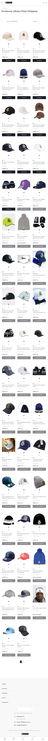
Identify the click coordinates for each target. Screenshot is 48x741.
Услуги (4, 697)
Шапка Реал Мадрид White (39, 608)
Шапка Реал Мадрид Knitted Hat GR (22, 237)
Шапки (35, 21)
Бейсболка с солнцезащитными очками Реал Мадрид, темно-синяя (39, 274)
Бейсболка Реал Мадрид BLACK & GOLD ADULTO (8, 423)
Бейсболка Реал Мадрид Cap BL (8, 646)
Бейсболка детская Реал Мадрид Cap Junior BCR (8, 274)
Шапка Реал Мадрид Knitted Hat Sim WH (22, 311)
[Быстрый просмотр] (8, 47)
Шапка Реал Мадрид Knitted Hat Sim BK (38, 460)
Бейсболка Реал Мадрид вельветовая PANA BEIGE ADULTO (23, 51)
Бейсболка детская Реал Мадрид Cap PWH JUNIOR (23, 348)
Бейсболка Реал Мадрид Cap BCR (8, 163)
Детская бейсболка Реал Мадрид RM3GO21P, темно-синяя (8, 497)
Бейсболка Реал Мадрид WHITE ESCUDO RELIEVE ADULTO (39, 163)
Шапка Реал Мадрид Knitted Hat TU (7, 200)
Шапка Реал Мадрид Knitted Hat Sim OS (7, 534)
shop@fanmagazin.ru (22, 725)
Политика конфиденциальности (24, 713)
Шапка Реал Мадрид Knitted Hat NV (38, 571)
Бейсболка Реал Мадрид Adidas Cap (23, 200)
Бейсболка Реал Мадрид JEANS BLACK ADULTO (39, 237)
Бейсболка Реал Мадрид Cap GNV (23, 460)
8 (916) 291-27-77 (20, 716)
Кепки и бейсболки (12, 21)
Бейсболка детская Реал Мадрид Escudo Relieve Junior (23, 163)
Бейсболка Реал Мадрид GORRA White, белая (23, 497)
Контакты (4, 688)
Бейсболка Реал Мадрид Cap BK (39, 386)
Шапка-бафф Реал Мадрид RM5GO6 (23, 423)
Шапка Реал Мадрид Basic (39, 533)
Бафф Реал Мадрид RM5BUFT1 (7, 460)
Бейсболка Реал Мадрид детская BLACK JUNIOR (39, 51)
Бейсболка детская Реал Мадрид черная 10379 (8, 311)
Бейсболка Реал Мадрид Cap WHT (23, 274)
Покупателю (5, 702)
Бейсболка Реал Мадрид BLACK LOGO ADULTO (39, 348)
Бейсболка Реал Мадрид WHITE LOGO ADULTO (23, 125)
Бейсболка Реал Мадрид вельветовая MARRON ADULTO (39, 125)
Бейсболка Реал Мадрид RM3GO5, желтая (8, 237)
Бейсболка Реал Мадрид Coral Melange (23, 571)
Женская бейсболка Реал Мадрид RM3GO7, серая (8, 608)
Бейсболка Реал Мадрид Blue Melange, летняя (8, 386)
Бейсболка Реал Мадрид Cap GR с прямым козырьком (23, 608)
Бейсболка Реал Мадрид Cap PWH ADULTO (23, 386)
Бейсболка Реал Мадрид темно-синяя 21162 (39, 200)
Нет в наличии (24, 209)
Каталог (4, 684)
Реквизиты (5, 693)
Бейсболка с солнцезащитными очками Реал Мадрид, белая (39, 311)
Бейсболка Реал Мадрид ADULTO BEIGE (8, 51)
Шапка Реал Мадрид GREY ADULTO (39, 497)
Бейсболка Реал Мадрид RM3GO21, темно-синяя (8, 571)
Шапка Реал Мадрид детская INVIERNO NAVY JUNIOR (23, 88)
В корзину (8, 60)
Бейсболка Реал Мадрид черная (23, 646)
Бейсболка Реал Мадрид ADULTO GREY (39, 88)
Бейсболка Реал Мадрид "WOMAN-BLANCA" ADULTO (8, 88)
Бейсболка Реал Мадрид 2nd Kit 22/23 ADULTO (8, 125)
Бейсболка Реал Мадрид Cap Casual (23, 534)
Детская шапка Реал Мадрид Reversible (7, 348)
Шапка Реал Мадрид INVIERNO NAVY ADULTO (39, 423)
